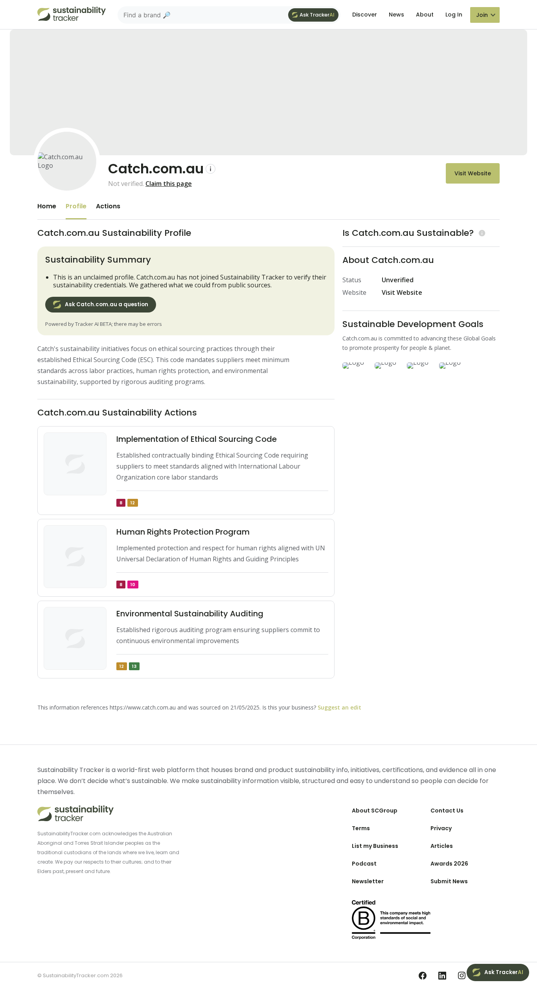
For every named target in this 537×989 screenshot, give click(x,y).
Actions (108, 206)
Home (46, 206)
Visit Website (472, 173)
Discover (364, 14)
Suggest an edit (339, 707)
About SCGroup (374, 810)
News (396, 14)
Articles (441, 846)
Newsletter (368, 881)
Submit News (449, 881)
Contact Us (446, 810)
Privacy (441, 828)
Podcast (364, 864)
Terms (361, 828)
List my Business (375, 846)
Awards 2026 (449, 864)
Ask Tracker (317, 14)
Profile (76, 206)
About (425, 14)
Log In (453, 14)
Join (482, 15)
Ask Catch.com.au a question (106, 304)
